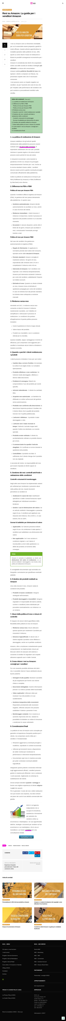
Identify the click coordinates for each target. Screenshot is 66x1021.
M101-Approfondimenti (39, 985)
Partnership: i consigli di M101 (42, 975)
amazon (10, 845)
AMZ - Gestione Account (40, 961)
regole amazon (25, 845)
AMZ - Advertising (38, 952)
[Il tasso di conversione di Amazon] (17, 915)
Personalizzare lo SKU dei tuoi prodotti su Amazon (15, 902)
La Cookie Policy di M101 (8, 998)
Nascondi (27, 99)
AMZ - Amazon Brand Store (41, 964)
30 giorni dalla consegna (27, 147)
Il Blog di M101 (6, 968)
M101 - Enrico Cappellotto (10, 21)
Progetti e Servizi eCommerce (10, 955)
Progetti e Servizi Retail (8, 961)
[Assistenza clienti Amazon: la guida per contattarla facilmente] (49, 915)
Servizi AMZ (37, 949)
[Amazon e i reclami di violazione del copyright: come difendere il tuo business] (49, 890)
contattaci (28, 830)
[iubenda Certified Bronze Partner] (10, 1005)
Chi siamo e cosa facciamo (9, 949)
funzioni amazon (16, 845)
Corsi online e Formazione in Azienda (11, 964)
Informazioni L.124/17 (39, 1013)
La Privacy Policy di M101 (8, 995)
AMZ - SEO (37, 955)
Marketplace (7, 9)
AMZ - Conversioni (39, 958)
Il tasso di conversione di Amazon (11, 927)
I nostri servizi (5, 952)
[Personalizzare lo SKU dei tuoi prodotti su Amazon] (17, 890)
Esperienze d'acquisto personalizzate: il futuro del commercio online (11, 866)
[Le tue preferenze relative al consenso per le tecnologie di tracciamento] (63, 1018)
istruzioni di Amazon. (33, 253)
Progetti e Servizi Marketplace (10, 958)
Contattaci (5, 971)
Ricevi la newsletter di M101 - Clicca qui (12, 1011)
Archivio (4, 974)
